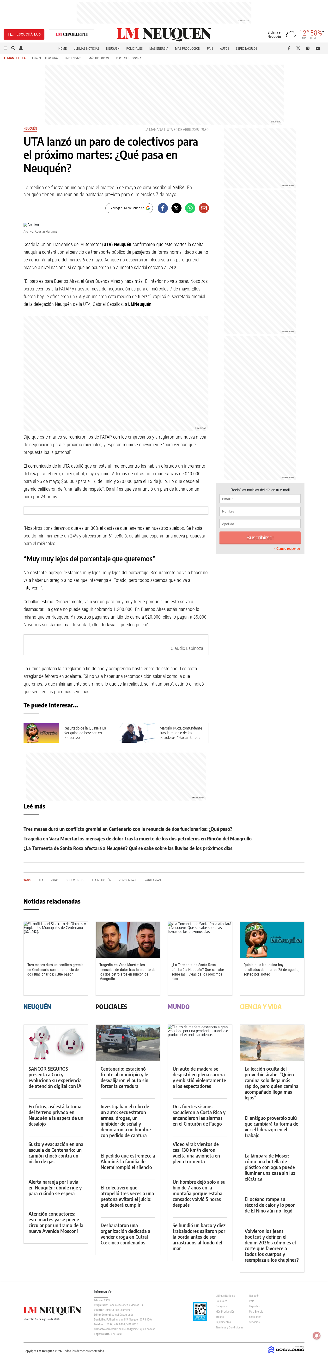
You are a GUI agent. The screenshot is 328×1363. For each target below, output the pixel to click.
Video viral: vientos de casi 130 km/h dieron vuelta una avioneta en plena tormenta (196, 1152)
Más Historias (99, 58)
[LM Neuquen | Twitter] (299, 48)
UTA (170, 129)
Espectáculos (246, 48)
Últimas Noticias (86, 48)
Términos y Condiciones (229, 1327)
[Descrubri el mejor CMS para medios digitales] (286, 1353)
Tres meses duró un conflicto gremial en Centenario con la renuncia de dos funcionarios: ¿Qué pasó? (128, 829)
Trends (220, 1316)
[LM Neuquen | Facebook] (290, 48)
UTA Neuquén (101, 880)
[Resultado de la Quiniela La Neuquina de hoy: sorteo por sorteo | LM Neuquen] (41, 733)
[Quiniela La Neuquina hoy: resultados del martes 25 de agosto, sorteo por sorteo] (272, 940)
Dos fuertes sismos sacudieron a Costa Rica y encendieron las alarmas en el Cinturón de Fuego (199, 1115)
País (210, 48)
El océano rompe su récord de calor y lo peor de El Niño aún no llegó (270, 1204)
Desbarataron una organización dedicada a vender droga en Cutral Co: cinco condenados (125, 1233)
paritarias (153, 880)
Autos (224, 48)
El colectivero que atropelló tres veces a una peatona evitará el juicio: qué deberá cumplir (127, 1196)
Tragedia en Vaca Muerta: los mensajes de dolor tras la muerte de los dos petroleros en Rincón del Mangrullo (138, 838)
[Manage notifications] (317, 1335)
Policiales (134, 48)
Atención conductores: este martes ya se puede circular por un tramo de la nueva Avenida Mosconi (56, 1222)
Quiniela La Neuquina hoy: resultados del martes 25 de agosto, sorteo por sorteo (271, 969)
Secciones (255, 1316)
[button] (5, 48)
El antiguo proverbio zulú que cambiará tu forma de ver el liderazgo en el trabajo (271, 1126)
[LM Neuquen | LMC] (71, 34)
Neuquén (113, 48)
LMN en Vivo (73, 58)
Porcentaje (128, 880)
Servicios (254, 1322)
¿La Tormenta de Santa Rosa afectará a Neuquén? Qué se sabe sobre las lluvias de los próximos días (128, 848)
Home (62, 48)
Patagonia (222, 1306)
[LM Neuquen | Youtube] (318, 48)
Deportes (254, 1306)
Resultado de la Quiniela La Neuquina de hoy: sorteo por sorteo (85, 733)
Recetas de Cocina (128, 58)
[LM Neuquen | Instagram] (309, 48)
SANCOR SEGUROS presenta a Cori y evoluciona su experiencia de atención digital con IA (55, 1077)
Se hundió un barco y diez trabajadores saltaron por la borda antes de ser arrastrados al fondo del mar (199, 1236)
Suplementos (223, 1322)
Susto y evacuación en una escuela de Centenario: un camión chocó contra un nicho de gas (56, 1152)
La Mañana (154, 129)
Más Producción (187, 48)
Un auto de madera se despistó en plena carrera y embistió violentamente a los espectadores (199, 1077)
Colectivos (75, 880)
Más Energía (158, 48)
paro (54, 880)
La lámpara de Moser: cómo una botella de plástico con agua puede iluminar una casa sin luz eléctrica (270, 1167)
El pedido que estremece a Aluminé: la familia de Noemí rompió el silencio (128, 1161)
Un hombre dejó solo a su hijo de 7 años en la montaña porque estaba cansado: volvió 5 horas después (199, 1193)
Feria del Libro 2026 (44, 58)
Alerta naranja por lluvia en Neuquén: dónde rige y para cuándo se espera (55, 1187)
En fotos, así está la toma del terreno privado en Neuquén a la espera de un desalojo (56, 1115)
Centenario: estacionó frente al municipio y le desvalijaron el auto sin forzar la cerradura (124, 1077)
